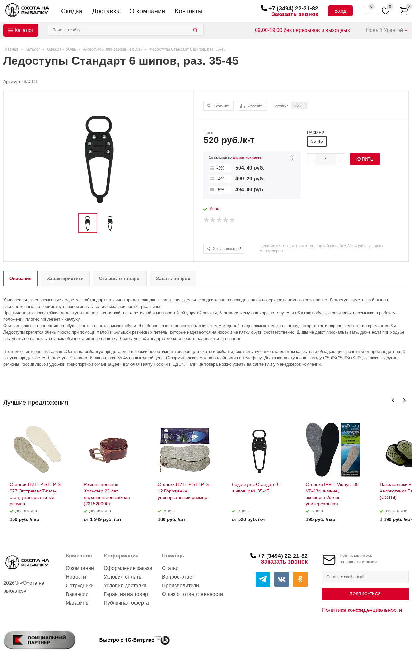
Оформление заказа (128, 568)
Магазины (77, 603)
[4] (226, 220)
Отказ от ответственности (192, 594)
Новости (76, 577)
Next (404, 400)
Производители (180, 585)
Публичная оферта (126, 603)
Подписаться (365, 594)
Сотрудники (80, 585)
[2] (213, 220)
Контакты (188, 10)
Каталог (24, 30)
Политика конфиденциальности (362, 610)
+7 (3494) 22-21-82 (293, 8)
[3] (219, 220)
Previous (393, 400)
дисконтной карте (247, 157)
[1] (206, 220)
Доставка (106, 10)
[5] (232, 220)
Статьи (170, 568)
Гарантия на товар (126, 594)
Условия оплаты (123, 577)
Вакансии (77, 594)
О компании (147, 10)
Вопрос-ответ (178, 577)
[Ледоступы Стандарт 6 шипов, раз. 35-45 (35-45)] (99, 155)
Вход (340, 11)
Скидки (71, 10)
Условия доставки (125, 585)
